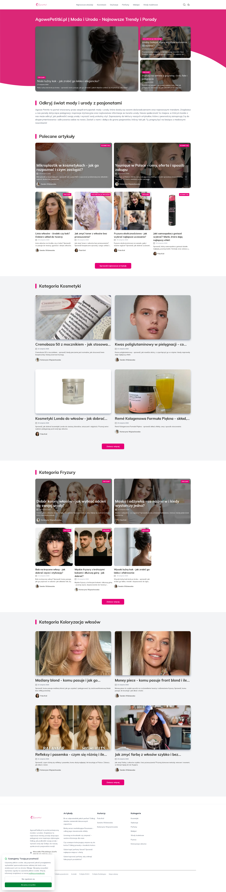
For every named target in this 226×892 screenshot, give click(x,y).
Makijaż (136, 5)
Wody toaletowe (150, 5)
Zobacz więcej (113, 446)
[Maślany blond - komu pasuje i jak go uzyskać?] (73, 653)
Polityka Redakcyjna (99, 874)
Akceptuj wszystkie (28, 885)
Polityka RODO (84, 874)
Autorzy (101, 813)
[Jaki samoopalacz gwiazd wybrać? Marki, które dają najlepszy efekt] (172, 211)
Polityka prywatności (61, 874)
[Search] (184, 5)
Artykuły (68, 813)
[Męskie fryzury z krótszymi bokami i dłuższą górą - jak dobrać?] (93, 547)
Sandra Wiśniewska (48, 184)
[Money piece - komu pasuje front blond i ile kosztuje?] (153, 653)
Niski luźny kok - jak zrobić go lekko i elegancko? (68, 81)
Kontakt (74, 874)
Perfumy (125, 5)
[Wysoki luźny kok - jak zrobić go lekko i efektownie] (132, 547)
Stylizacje (114, 5)
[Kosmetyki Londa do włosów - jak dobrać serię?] (73, 391)
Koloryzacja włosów (138, 844)
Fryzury (133, 840)
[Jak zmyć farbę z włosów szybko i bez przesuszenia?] (153, 727)
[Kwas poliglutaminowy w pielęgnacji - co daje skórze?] (153, 317)
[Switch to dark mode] (188, 5)
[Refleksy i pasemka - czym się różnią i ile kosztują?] (73, 727)
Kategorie (136, 813)
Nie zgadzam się (28, 879)
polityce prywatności (37, 873)
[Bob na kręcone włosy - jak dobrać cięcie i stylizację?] (54, 547)
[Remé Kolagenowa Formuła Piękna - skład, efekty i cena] (153, 391)
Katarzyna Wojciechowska (130, 184)
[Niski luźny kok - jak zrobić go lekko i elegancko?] (86, 58)
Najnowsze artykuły (84, 5)
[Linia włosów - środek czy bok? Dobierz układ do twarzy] (54, 211)
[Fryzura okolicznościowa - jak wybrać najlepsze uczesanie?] (132, 211)
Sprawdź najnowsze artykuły (113, 266)
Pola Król (43, 434)
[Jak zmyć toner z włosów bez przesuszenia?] (93, 211)
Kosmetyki (101, 5)
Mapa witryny (113, 874)
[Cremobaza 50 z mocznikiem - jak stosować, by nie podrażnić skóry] (73, 317)
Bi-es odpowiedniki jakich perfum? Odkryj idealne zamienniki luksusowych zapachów (79, 821)
